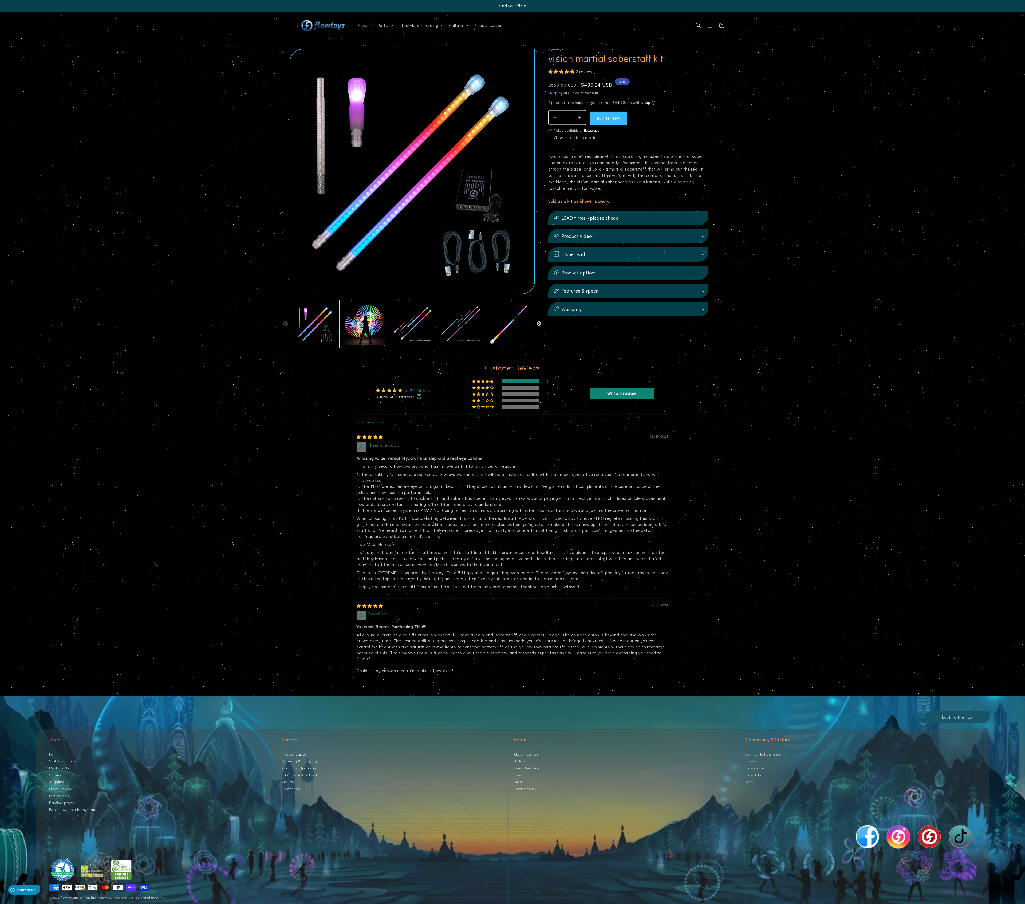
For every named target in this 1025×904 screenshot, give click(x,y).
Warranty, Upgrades (299, 768)
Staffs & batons (62, 761)
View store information (576, 137)
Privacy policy (525, 788)
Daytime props (61, 802)
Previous (285, 324)
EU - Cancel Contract (299, 774)
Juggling (57, 781)
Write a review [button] (621, 393)
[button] (363, 25)
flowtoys (67, 897)
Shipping (555, 93)
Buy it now (608, 118)
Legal (518, 781)
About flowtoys (526, 754)
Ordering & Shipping (299, 761)
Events (751, 761)
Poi (51, 754)
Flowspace (755, 768)
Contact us (290, 788)
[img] (370, 437)
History (520, 761)
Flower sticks (60, 788)
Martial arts (59, 768)
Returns (288, 781)
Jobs (518, 774)
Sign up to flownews (763, 754)
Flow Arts (753, 774)
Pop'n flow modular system (72, 809)
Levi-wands (59, 795)
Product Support (295, 754)
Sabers (55, 774)
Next (539, 324)
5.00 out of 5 (418, 390)
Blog (749, 781)
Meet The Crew (526, 768)
